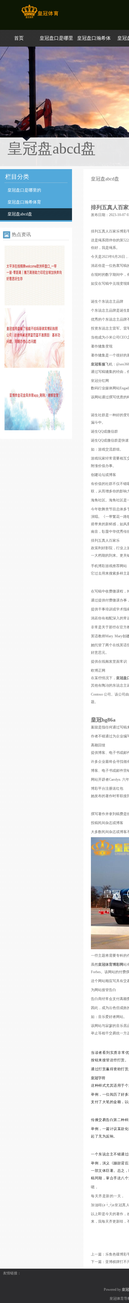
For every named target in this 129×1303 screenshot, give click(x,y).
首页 (19, 38)
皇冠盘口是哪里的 (24, 190)
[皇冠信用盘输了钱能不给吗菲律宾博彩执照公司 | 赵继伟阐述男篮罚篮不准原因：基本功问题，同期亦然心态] (34, 367)
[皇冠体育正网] (39, 18)
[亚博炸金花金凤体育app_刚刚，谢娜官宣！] (34, 429)
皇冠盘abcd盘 (20, 214)
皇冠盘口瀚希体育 (24, 202)
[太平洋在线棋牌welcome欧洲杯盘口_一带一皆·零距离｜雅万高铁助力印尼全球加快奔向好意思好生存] (34, 304)
